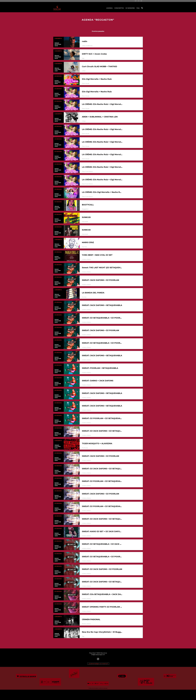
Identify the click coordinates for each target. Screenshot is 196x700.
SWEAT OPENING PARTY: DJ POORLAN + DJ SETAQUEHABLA (102, 607)
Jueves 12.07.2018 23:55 (57, 472)
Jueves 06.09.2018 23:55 (58, 358)
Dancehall (85, 221)
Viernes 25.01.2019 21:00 (57, 245)
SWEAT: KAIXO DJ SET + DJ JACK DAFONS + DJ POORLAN (102, 531)
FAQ (138, 8)
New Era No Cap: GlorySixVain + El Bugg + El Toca (102, 632)
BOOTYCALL (88, 205)
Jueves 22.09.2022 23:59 (58, 132)
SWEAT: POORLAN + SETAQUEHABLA (100, 368)
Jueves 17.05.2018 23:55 (57, 560)
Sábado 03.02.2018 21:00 (58, 622)
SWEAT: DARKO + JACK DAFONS (97, 381)
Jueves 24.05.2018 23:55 (58, 547)
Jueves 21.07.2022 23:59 (58, 157)
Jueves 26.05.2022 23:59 (58, 183)
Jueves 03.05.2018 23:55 (58, 585)
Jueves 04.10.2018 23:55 (58, 308)
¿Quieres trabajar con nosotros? (98, 663)
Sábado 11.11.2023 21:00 (57, 635)
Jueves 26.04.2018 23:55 (58, 597)
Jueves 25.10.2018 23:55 (57, 271)
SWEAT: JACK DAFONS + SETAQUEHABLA (102, 305)
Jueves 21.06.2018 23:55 (58, 509)
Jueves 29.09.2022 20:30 (58, 120)
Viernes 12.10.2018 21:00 (57, 296)
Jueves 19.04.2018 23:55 (58, 610)
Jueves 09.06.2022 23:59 (58, 170)
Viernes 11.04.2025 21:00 (58, 69)
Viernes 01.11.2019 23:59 (57, 208)
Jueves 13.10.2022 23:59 (57, 107)
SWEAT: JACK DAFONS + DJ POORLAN (100, 280)
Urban (84, 121)
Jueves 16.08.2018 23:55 (58, 396)
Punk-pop (85, 448)
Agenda (109, 8)
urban (83, 71)
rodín (84, 41)
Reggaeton (85, 209)
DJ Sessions (130, 8)
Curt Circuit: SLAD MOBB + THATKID (99, 66)
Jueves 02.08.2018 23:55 (58, 421)
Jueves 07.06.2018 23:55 (58, 522)
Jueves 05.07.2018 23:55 (58, 484)
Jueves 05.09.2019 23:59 (58, 233)
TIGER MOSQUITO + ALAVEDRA (97, 443)
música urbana (86, 259)
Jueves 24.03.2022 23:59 (58, 195)
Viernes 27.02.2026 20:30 (58, 57)
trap (83, 58)
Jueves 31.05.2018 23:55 (57, 534)
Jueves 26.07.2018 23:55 (58, 434)
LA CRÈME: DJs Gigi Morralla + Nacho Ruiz (102, 192)
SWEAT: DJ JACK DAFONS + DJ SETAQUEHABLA (102, 431)
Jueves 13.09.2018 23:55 (58, 346)
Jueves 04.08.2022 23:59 (58, 145)
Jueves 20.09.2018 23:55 (58, 333)
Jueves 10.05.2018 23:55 (58, 572)
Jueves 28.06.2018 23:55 (58, 497)
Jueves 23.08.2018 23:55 (58, 384)
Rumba (84, 297)
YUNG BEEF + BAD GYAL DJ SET (97, 255)
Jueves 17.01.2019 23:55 (57, 258)
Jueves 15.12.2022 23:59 (57, 95)
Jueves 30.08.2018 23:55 (58, 371)
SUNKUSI (86, 217)
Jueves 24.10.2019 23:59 (58, 220)
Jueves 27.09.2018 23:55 (58, 321)
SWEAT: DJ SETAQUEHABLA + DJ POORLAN (102, 318)
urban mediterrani (87, 45)
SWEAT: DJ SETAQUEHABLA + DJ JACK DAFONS (102, 544)
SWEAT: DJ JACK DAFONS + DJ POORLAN (102, 569)
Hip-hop (84, 247)
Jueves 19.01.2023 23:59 (57, 82)
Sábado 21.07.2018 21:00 (57, 446)
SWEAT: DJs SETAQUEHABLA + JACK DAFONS (102, 594)
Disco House (85, 83)
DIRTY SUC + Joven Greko (94, 54)
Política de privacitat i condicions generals (98, 688)
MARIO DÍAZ (88, 242)
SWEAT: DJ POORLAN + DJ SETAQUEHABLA (102, 418)
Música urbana (86, 624)
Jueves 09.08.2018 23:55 (58, 409)
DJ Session (58, 76)
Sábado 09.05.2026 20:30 (58, 44)
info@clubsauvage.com (98, 654)
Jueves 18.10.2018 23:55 (57, 283)
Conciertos (119, 8)
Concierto (58, 38)
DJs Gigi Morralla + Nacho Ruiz (97, 79)
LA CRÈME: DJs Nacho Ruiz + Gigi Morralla (102, 104)
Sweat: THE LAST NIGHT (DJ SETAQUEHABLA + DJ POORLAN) (102, 267)
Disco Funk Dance (87, 171)
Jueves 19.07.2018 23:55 (58, 459)
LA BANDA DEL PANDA (93, 293)
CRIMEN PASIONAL (91, 619)
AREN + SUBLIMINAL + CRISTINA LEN (100, 117)
